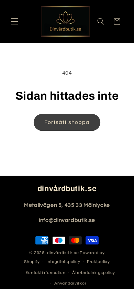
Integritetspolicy (63, 262)
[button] (14, 21)
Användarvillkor (70, 283)
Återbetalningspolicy (93, 273)
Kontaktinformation (46, 273)
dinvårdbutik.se (63, 253)
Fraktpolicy (98, 262)
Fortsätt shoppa (67, 122)
